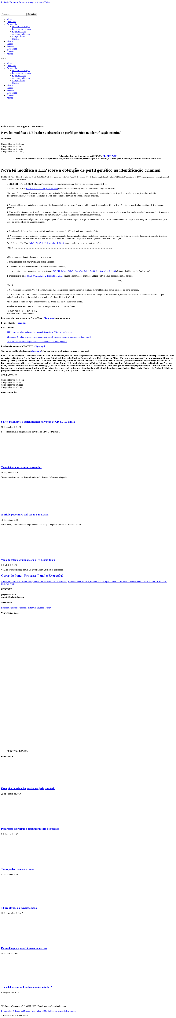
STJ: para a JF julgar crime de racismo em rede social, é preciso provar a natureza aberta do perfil (49, 337)
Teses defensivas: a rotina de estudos (21, 467)
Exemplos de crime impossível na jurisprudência (28, 788)
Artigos (10, 54)
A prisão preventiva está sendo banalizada (25, 514)
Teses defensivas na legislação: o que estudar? (26, 987)
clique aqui (40, 346)
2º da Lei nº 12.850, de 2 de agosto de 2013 (43, 276)
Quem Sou (11, 21)
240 (54, 271)
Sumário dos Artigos (21, 26)
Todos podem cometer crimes (17, 869)
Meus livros (12, 49)
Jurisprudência (18, 36)
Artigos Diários (13, 24)
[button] (88, 58)
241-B (70, 271)
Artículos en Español (21, 34)
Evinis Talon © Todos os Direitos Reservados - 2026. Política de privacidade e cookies (38, 1011)
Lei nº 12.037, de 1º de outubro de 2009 (46, 243)
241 (58, 271)
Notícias (15, 39)
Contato (10, 51)
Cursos (10, 44)
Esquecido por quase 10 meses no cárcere (24, 948)
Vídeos (10, 41)
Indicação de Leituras (21, 29)
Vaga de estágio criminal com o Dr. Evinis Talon (28, 559)
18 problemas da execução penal (19, 907)
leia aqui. (22, 323)
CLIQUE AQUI (109, 156)
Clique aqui (49, 318)
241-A (64, 271)
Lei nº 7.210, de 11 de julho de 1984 (42, 188)
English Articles (19, 31)
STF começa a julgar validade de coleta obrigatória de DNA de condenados (39, 332)
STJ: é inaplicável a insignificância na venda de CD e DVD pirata (38, 421)
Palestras (10, 46)
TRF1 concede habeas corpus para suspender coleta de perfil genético (37, 341)
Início (9, 19)
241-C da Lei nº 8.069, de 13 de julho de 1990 (95, 271)
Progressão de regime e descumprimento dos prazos (30, 828)
